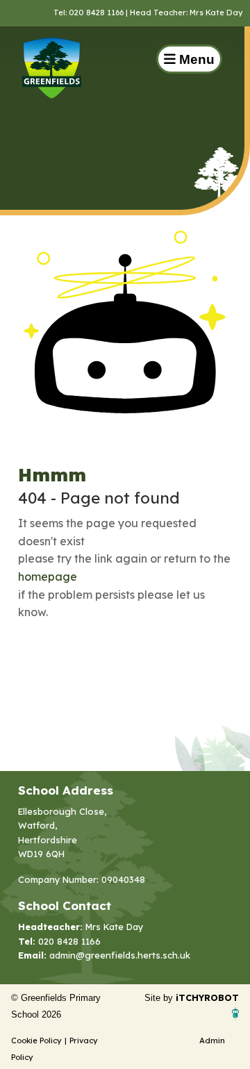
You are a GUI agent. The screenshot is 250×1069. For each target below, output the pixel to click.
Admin (212, 1040)
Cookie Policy (36, 1040)
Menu (195, 59)
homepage (47, 576)
